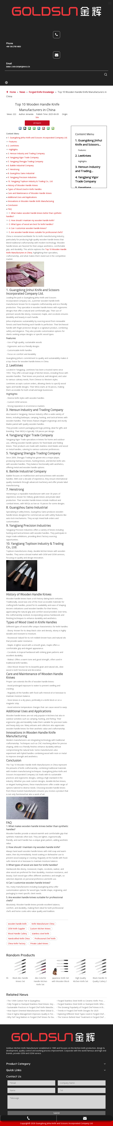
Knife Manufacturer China (43, 923)
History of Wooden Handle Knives (23, 185)
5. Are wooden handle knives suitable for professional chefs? (36, 232)
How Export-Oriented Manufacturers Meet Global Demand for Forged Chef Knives (31, 1010)
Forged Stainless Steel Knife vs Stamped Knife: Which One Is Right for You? (82, 1004)
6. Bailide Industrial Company (21, 165)
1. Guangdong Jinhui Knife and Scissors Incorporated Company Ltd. (37, 137)
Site (37, 117)
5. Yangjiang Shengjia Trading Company (25, 161)
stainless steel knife (40, 933)
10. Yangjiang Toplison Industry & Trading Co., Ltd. (30, 181)
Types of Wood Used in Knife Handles (25, 189)
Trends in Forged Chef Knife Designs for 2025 (78, 1010)
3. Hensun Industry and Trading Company (26, 153)
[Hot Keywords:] (105, 74)
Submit (56, 1113)
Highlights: (13, 149)
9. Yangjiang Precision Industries (22, 177)
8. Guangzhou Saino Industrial (21, 173)
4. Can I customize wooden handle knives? (28, 228)
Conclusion (13, 205)
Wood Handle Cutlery (17, 933)
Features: (13, 141)
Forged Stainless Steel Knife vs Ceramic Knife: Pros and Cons (82, 1000)
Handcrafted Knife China (19, 938)
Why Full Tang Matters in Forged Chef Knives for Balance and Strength (31, 1017)
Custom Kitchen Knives (40, 928)
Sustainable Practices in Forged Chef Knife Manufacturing (31, 1007)
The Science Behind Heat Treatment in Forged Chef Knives (82, 1017)
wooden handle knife (17, 923)
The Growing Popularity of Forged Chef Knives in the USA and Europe (82, 1007)
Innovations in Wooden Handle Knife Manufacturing (31, 201)
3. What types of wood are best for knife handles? (31, 224)
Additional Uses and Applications (22, 197)
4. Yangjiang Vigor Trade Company (23, 157)
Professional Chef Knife (45, 938)
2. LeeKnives (13, 145)
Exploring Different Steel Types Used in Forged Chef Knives (82, 1014)
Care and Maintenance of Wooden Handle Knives (30, 193)
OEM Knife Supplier (16, 928)
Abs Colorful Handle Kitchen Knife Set (36, 981)
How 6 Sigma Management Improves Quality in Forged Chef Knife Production (31, 1014)
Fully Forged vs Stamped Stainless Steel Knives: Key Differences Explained (31, 1004)
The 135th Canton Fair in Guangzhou (23, 1000)
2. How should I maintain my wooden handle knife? (31, 220)
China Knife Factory (16, 943)
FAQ (10, 209)
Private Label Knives (39, 943)
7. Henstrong (13, 169)
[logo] (53, 1037)
